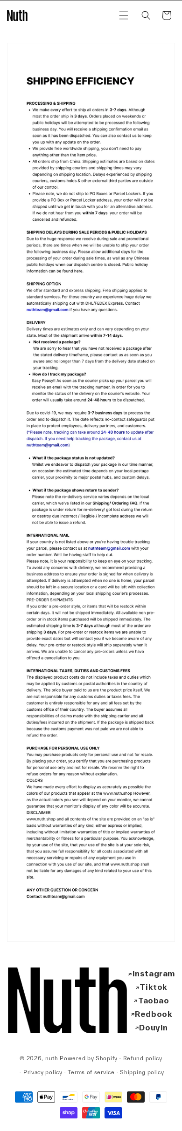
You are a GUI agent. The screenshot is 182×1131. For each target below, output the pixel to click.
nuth (51, 1058)
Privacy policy (43, 1072)
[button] (123, 15)
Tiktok (154, 986)
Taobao (153, 1000)
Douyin (153, 1027)
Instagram (154, 973)
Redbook (153, 1013)
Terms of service (91, 1072)
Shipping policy (142, 1072)
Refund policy (142, 1058)
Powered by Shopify (89, 1058)
